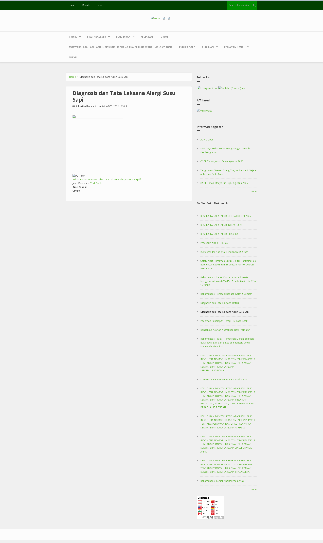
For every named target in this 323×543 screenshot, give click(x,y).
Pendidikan (123, 36)
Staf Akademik (96, 36)
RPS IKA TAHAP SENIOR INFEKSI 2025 (221, 224)
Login (99, 5)
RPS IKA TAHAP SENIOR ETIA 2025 (219, 234)
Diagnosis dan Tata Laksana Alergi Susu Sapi (224, 311)
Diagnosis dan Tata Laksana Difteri (219, 302)
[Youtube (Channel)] (232, 88)
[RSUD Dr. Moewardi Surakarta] (165, 18)
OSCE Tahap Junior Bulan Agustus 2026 (221, 161)
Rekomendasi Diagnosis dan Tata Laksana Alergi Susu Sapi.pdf (107, 179)
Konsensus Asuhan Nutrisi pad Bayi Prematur (225, 329)
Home (72, 5)
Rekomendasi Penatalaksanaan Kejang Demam (226, 293)
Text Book (96, 183)
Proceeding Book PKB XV (214, 242)
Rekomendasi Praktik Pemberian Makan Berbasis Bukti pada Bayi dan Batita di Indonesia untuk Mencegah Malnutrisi (227, 342)
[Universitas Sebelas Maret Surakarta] (170, 18)
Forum (163, 36)
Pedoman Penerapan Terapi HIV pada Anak (223, 320)
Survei (73, 57)
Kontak (86, 5)
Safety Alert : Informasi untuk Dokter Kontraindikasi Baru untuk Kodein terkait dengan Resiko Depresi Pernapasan (228, 264)
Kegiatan (147, 36)
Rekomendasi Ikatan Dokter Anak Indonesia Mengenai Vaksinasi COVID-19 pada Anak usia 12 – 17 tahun (228, 281)
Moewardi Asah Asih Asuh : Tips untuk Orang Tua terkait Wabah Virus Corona (120, 47)
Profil (73, 36)
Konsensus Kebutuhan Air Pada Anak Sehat (223, 379)
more (254, 191)
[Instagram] (207, 88)
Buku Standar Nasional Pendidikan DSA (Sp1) (224, 252)
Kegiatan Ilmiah (234, 47)
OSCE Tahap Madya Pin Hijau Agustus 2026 (224, 183)
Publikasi (208, 47)
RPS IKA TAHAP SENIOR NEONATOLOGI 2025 (225, 216)
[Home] (157, 18)
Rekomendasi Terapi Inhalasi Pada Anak (222, 480)
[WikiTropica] (227, 111)
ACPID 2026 (206, 139)
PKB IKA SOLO (187, 47)
